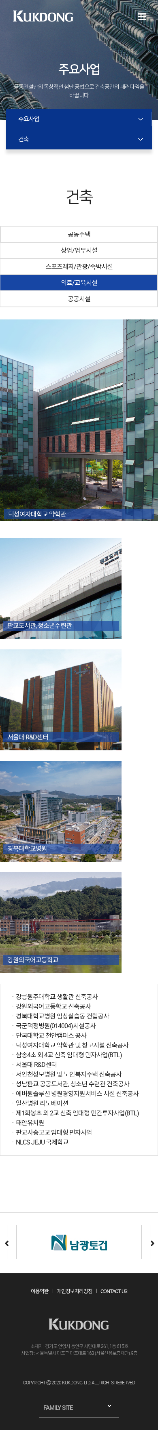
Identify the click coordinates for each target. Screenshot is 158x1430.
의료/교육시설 (79, 283)
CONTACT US (113, 1291)
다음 (152, 1243)
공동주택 (79, 234)
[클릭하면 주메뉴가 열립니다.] (142, 16)
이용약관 (40, 1291)
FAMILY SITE (58, 1407)
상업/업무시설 (79, 250)
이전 (6, 1243)
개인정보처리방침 (74, 1291)
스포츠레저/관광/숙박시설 (79, 267)
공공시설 (79, 299)
